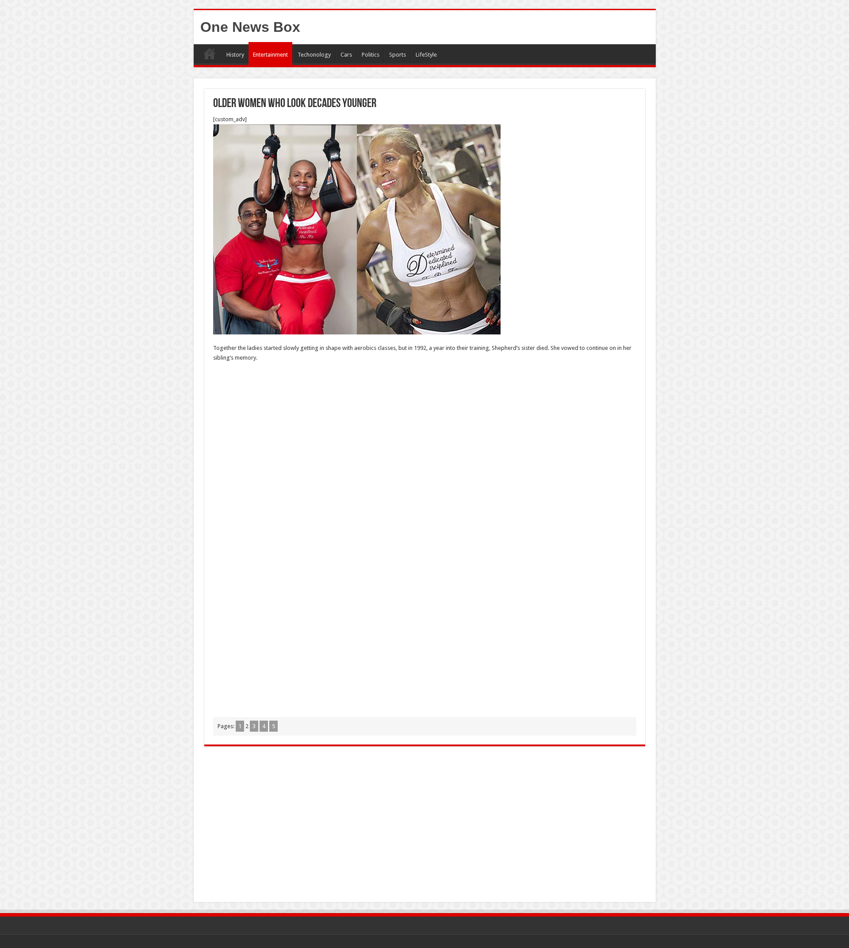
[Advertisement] (424, 433)
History (235, 54)
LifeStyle (426, 54)
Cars (346, 54)
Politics (370, 54)
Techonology (314, 54)
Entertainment (270, 54)
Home (209, 53)
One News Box (250, 27)
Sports (397, 54)
